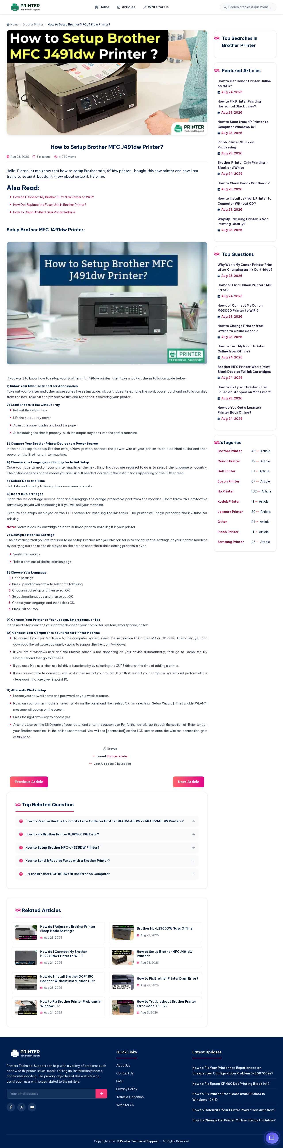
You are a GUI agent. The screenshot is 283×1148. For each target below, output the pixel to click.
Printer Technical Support (139, 1141)
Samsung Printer (231, 542)
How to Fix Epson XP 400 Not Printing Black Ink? (231, 1084)
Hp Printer (226, 491)
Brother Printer (33, 24)
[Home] (25, 7)
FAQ (119, 1081)
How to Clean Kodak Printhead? (244, 183)
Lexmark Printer (230, 512)
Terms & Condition (130, 1097)
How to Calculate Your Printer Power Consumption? (233, 1110)
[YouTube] (32, 1107)
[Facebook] (11, 1107)
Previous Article (29, 782)
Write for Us (158, 7)
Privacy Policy (126, 1089)
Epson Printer (228, 481)
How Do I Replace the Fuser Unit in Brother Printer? (49, 205)
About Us (123, 1066)
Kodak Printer (229, 502)
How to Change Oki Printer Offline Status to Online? (234, 1120)
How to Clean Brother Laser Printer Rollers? (44, 212)
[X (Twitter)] (21, 1107)
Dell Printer (226, 471)
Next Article (188, 782)
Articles (129, 7)
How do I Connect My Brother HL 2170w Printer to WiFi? (53, 197)
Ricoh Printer (228, 532)
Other (222, 522)
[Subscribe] (101, 1093)
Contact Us (125, 1073)
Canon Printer (229, 461)
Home (104, 7)
